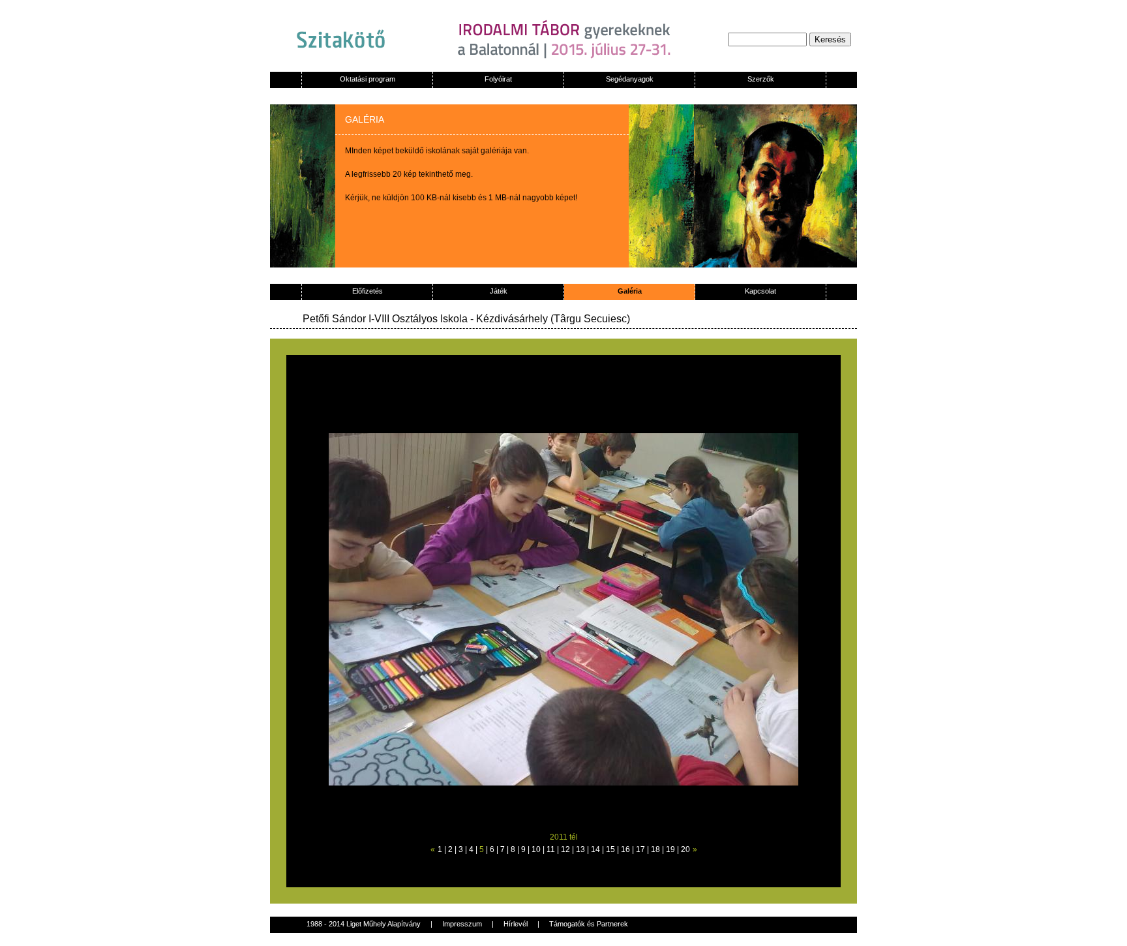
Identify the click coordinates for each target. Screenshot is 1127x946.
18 (655, 849)
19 (670, 849)
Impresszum (462, 924)
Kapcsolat (760, 291)
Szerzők (760, 79)
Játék (498, 291)
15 (610, 849)
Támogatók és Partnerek (588, 924)
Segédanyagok (630, 79)
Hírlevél (515, 924)
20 (685, 849)
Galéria (630, 291)
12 (565, 849)
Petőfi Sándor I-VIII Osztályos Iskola (386, 318)
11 (551, 849)
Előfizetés (367, 291)
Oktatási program (367, 79)
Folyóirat (498, 79)
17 (640, 849)
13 (580, 849)
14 (595, 849)
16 (625, 849)
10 (536, 849)
